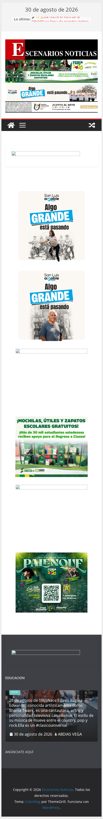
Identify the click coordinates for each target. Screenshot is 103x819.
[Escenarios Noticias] (11, 125)
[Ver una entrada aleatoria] (92, 125)
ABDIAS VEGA (70, 734)
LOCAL (14, 692)
